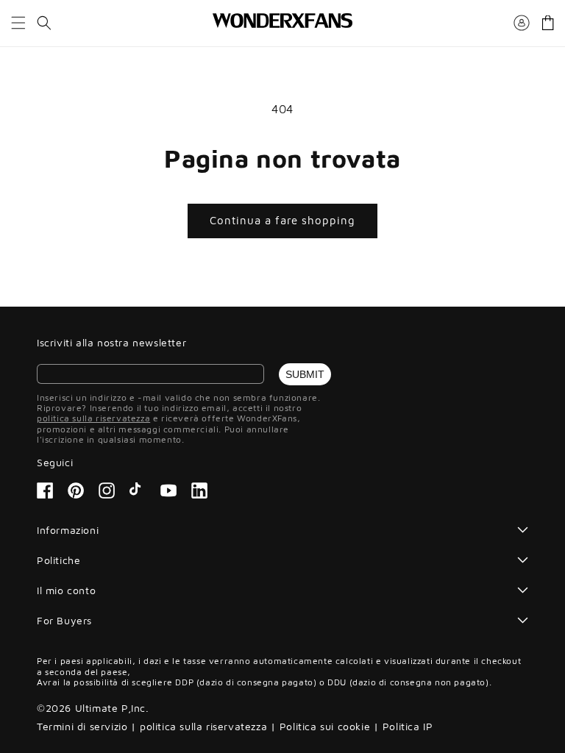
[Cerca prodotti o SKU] (44, 22)
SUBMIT (304, 374)
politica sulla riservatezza (93, 418)
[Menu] (18, 22)
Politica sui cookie (325, 726)
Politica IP (408, 726)
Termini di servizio (82, 726)
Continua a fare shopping (282, 220)
